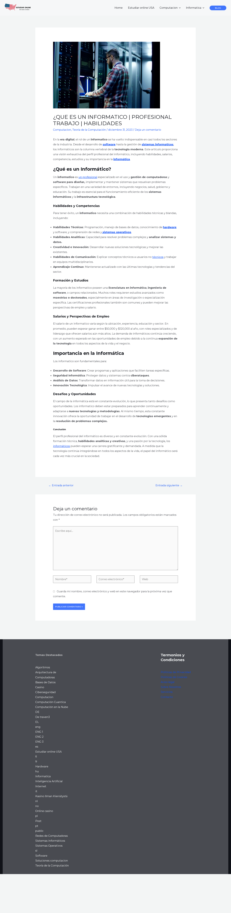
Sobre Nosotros (171, 687)
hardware (169, 227)
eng (37, 726)
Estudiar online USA (141, 7)
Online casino (44, 811)
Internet (40, 786)
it (36, 791)
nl (36, 801)
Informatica (193, 7)
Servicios (167, 692)
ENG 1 (39, 731)
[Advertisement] (80, 892)
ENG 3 (39, 741)
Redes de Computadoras (51, 835)
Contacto (167, 697)
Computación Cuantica (50, 702)
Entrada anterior (61, 485)
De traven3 (42, 717)
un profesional (87, 177)
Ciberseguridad (45, 692)
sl (36, 850)
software (109, 144)
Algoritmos (42, 667)
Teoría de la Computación (89, 129)
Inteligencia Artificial (49, 781)
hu (37, 771)
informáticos (61, 446)
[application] (179, 8)
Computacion (169, 7)
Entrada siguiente (168, 485)
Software (41, 855)
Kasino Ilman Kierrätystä (51, 796)
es (36, 746)
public (39, 830)
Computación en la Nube (51, 707)
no (37, 806)
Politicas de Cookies (174, 677)
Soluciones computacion (51, 860)
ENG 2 (39, 736)
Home (118, 7)
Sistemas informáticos (50, 840)
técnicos (157, 257)
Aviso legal (167, 682)
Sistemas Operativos (49, 845)
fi (36, 756)
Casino (39, 687)
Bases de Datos (45, 682)
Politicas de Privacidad (176, 672)
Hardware (41, 766)
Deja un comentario (148, 129)
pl (36, 816)
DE (37, 712)
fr (36, 761)
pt (36, 826)
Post (38, 821)
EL (37, 722)
